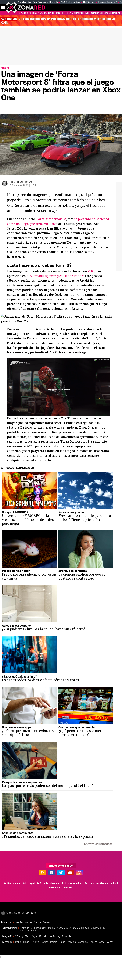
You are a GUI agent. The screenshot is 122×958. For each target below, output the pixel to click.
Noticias (63, 7)
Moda (26, 942)
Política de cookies (72, 883)
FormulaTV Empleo (44, 928)
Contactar (67, 887)
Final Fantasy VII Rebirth (45, 2)
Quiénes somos (12, 883)
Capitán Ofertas (42, 922)
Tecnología (80, 7)
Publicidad (54, 887)
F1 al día (66, 936)
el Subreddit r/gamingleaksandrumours (55, 276)
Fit (40, 936)
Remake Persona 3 (107, 2)
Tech (27, 936)
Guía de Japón (28, 930)
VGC (91, 271)
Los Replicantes (23, 922)
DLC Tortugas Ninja (70, 2)
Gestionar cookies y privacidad (101, 883)
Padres (44, 942)
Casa (102, 942)
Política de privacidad (48, 883)
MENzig (19, 936)
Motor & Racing (52, 936)
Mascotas (83, 942)
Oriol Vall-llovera (23, 182)
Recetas (71, 942)
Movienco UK (98, 928)
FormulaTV (26, 928)
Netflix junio (89, 2)
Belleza (35, 942)
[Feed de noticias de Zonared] (42, 872)
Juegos (108, 7)
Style (34, 936)
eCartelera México (79, 928)
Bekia (18, 942)
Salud (62, 942)
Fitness (93, 942)
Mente (109, 942)
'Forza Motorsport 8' (51, 219)
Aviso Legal (28, 883)
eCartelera (62, 928)
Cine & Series (95, 9)
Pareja (53, 942)
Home (50, 7)
